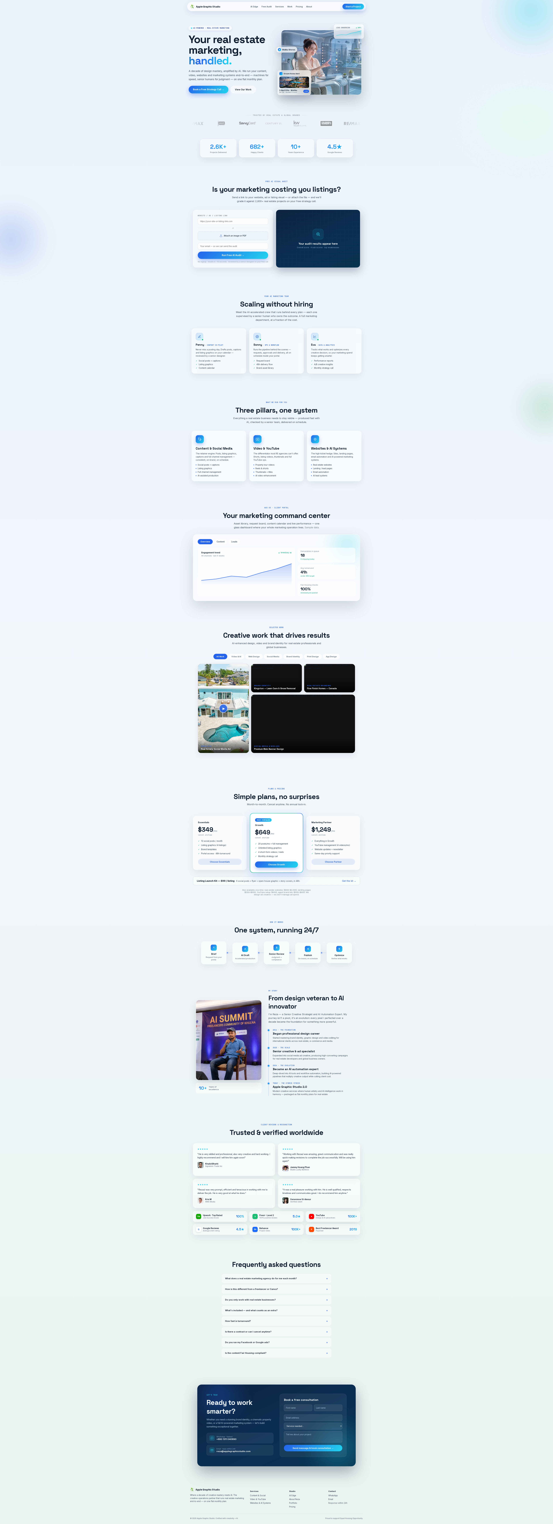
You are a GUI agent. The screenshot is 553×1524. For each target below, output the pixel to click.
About (309, 6)
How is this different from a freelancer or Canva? (276, 1289)
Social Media (273, 656)
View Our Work (243, 89)
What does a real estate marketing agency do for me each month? (276, 1278)
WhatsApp (333, 1495)
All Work (220, 656)
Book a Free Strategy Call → (208, 89)
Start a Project (353, 6)
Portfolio (293, 1503)
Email (330, 1499)
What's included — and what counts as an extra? (276, 1310)
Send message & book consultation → (313, 1448)
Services (279, 6)
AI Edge (254, 6)
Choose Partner (333, 862)
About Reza (294, 1499)
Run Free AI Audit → (233, 255)
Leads (234, 542)
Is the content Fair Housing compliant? (276, 1353)
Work (289, 6)
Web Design (254, 656)
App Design (331, 656)
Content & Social (258, 1495)
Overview (205, 542)
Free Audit (267, 6)
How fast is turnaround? (276, 1321)
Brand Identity (293, 656)
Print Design (313, 656)
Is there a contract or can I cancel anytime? (276, 1331)
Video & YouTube (258, 1499)
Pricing (299, 6)
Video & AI (236, 656)
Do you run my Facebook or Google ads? (276, 1342)
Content (221, 542)
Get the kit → (349, 880)
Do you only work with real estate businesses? (276, 1300)
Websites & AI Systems (260, 1503)
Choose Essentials (220, 862)
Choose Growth (276, 864)
